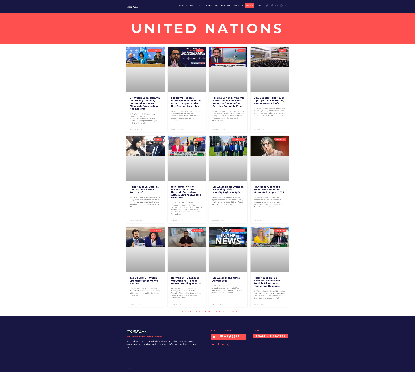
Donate (249, 5)
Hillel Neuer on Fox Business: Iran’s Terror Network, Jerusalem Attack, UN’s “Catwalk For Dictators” (186, 192)
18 (230, 311)
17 (226, 311)
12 (209, 311)
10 (203, 311)
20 (237, 311)
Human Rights (212, 5)
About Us (183, 5)
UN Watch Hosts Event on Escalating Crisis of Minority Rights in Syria (228, 189)
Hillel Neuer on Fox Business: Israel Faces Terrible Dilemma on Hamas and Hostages (267, 282)
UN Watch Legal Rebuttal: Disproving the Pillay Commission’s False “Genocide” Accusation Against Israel (145, 103)
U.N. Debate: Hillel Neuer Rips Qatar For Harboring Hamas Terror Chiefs (269, 101)
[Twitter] (267, 5)
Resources (225, 5)
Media (193, 5)
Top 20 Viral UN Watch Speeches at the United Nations (144, 281)
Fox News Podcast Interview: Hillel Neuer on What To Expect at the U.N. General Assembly (186, 102)
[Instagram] (281, 5)
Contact (259, 5)
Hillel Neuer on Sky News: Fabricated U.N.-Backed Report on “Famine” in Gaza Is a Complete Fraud (228, 102)
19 (233, 311)
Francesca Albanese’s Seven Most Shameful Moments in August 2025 (269, 189)
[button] (286, 5)
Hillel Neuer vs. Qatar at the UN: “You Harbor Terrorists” (144, 189)
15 (219, 311)
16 (223, 311)
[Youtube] (276, 5)
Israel (201, 5)
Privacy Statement (283, 368)
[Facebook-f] (272, 5)
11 (205, 311)
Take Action (238, 5)
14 (216, 311)
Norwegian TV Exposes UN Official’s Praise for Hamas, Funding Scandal (186, 281)
